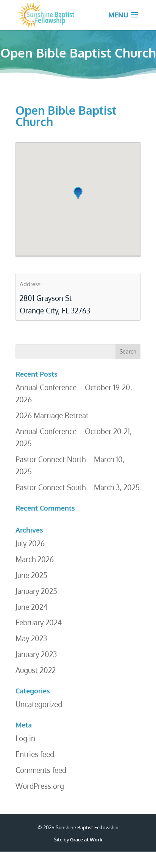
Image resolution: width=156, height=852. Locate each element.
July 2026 (30, 543)
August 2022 (36, 669)
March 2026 (35, 559)
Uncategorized (39, 704)
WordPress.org (40, 785)
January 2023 (36, 654)
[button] (78, 193)
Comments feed (41, 769)
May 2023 (31, 638)
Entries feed (35, 754)
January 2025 (36, 590)
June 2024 (31, 606)
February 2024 (39, 622)
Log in (25, 738)
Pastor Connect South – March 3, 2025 (78, 487)
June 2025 (31, 574)
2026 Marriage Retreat (52, 415)
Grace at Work (86, 839)
